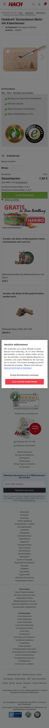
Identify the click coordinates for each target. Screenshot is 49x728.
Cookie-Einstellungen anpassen (24, 374)
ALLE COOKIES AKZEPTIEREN (24, 382)
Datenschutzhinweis (12, 367)
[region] (24, 364)
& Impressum (26, 367)
